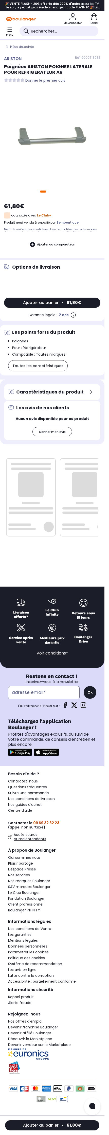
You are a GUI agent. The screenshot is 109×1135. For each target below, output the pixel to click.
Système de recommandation (35, 963)
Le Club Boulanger (24, 892)
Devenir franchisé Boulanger (33, 1027)
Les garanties (19, 934)
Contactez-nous (23, 781)
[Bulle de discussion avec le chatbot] (92, 1106)
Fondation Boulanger (26, 898)
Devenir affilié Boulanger (29, 1033)
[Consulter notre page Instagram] (83, 707)
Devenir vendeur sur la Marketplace (39, 1044)
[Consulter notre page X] (74, 707)
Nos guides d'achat (25, 804)
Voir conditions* (52, 653)
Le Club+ (44, 215)
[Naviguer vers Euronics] (52, 1054)
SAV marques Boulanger (29, 886)
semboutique (68, 222)
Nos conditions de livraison (31, 798)
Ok (90, 692)
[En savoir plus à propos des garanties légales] (73, 315)
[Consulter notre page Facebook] (65, 707)
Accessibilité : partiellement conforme (42, 981)
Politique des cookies (26, 958)
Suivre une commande (28, 792)
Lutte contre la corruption (31, 975)
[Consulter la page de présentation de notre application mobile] (20, 752)
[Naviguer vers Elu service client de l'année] (52, 1067)
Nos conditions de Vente (29, 928)
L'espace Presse (22, 869)
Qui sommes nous (24, 857)
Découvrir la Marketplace (30, 1038)
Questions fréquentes (27, 787)
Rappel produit (21, 996)
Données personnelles (27, 946)
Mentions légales (23, 940)
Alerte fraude (19, 1002)
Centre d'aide (20, 810)
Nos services (19, 875)
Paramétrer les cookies (28, 952)
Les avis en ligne (22, 969)
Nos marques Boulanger (29, 880)
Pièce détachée (22, 47)
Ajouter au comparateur (56, 244)
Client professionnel (25, 904)
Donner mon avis (52, 432)
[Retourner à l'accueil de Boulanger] (21, 19)
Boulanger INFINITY (24, 910)
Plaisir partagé (20, 863)
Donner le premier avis (45, 80)
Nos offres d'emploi (25, 1021)
